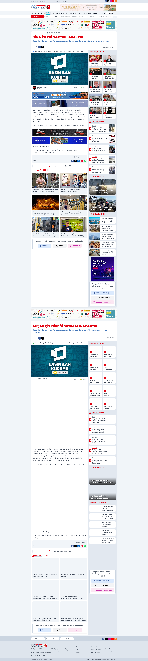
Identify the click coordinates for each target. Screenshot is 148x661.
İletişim (48, 1)
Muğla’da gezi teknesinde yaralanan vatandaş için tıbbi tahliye (66, 16)
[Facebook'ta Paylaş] (39, 47)
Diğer (103, 13)
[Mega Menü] (32, 13)
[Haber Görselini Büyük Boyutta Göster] (59, 69)
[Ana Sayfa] (35, 13)
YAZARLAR (66, 639)
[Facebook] (106, 1)
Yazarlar (96, 13)
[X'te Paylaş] (42, 47)
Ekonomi (73, 13)
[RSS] (116, 1)
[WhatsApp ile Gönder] (85, 161)
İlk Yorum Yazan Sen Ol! (61, 166)
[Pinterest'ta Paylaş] (82, 161)
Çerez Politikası (94, 652)
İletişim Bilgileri (109, 651)
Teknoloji (81, 13)
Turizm (88, 13)
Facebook (45, 246)
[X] (108, 1)
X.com (61, 246)
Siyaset (55, 13)
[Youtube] (113, 1)
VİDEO (111, 13)
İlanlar (40, 33)
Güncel (40, 13)
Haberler (34, 33)
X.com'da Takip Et (104, 297)
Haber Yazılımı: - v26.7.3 (102, 659)
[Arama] (116, 13)
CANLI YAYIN (52, 639)
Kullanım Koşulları (95, 647)
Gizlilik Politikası (95, 649)
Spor (67, 13)
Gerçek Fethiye (42, 88)
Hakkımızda (79, 649)
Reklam (41, 1)
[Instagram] (111, 1)
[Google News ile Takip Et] (82, 87)
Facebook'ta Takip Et (103, 293)
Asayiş (61, 13)
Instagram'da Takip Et (104, 302)
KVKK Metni (108, 648)
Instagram (76, 246)
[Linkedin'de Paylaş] (78, 161)
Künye (34, 1)
